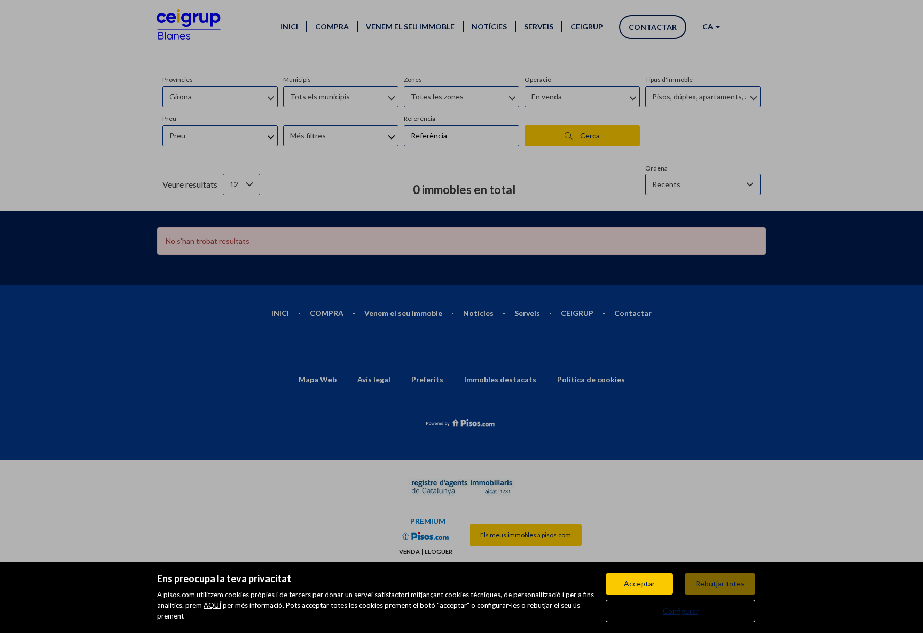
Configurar (681, 610)
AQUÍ (212, 605)
